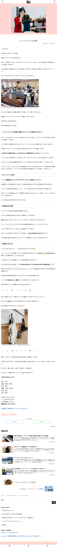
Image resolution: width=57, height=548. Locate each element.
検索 (2, 499)
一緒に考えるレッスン (7, 510)
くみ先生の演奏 (14, 414)
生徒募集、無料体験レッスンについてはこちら (14, 408)
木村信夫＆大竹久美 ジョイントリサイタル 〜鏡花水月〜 (17, 517)
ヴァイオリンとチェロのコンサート (11, 521)
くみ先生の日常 (5, 414)
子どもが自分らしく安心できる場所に (12, 514)
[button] (53, 282)
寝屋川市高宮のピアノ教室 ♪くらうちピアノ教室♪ (23, 536)
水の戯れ (3, 525)
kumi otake (12, 532)
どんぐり (3, 532)
